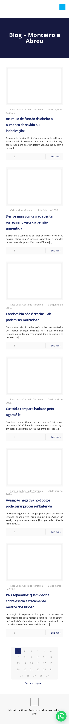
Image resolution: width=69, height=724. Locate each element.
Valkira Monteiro (19, 210)
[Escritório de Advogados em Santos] (34, 9)
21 (31, 669)
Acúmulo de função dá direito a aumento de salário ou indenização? (29, 125)
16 (37, 663)
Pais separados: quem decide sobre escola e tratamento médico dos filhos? (27, 601)
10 (37, 657)
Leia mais (56, 156)
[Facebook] (30, 718)
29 (47, 675)
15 (31, 663)
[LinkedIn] (34, 718)
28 (41, 675)
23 (44, 669)
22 (37, 669)
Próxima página (33, 683)
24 (51, 669)
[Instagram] (39, 718)
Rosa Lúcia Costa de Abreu (25, 109)
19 (18, 669)
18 (51, 663)
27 (34, 675)
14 (24, 663)
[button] (61, 716)
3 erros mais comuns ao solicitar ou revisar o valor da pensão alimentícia (30, 222)
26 (28, 675)
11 (44, 657)
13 (18, 663)
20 (24, 669)
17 (44, 663)
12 (51, 657)
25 (21, 675)
